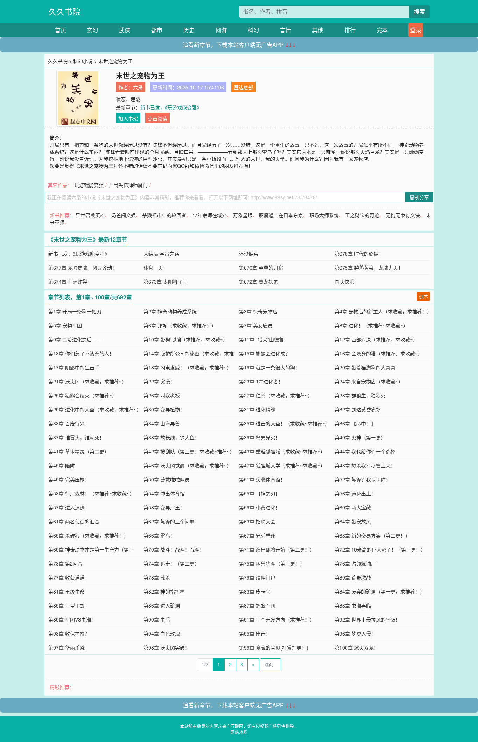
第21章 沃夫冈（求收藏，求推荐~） (87, 381)
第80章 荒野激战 (353, 577)
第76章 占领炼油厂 (355, 563)
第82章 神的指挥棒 (164, 591)
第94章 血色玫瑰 (161, 633)
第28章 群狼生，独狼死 (360, 395)
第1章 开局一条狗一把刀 (74, 311)
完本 (382, 30)
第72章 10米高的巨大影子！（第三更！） (380, 549)
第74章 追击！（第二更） (171, 563)
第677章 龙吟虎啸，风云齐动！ (82, 267)
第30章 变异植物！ (164, 409)
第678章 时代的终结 (357, 253)
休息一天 (153, 267)
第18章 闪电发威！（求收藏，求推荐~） (187, 367)
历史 (189, 30)
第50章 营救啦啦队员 (166, 479)
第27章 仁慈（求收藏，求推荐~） (275, 395)
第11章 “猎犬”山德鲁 (261, 339)
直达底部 (243, 87)
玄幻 (92, 30)
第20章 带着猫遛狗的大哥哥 (365, 367)
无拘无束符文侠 (403, 215)
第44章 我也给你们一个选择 (365, 451)
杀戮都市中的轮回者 (164, 215)
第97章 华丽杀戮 (66, 647)
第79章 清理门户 (257, 577)
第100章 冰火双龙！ (357, 647)
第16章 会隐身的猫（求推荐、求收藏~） (379, 353)
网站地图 (239, 732)
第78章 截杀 (156, 577)
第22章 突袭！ (159, 381)
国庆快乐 (344, 281)
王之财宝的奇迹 (362, 215)
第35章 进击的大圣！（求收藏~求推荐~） (284, 423)
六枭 (138, 87)
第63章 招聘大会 (257, 521)
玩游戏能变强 (89, 184)
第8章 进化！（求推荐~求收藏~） (371, 325)
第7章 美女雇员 (256, 325)
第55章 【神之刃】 (259, 493)
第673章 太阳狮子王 (165, 281)
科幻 (253, 30)
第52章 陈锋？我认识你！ (363, 479)
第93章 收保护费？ (69, 633)
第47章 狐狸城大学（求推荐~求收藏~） (282, 465)
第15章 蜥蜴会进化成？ (264, 353)
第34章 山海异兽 (161, 423)
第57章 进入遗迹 (66, 507)
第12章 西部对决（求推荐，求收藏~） (376, 339)
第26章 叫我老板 (161, 395)
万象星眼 (243, 215)
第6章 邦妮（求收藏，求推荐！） (179, 325)
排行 (350, 30)
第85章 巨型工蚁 (66, 605)
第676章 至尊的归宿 (261, 267)
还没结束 (249, 253)
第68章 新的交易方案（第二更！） (372, 535)
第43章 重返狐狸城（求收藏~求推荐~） (282, 451)
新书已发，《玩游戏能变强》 (171, 107)
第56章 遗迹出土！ (355, 493)
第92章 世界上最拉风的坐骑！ (367, 619)
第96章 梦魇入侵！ (355, 633)
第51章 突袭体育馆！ (262, 479)
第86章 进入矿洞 (161, 605)
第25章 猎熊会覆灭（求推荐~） (82, 395)
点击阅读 (157, 118)
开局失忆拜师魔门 (128, 184)
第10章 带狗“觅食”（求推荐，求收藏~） (185, 339)
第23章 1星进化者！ (261, 381)
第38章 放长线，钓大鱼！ (171, 437)
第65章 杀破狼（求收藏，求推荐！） (88, 535)
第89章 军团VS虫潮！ (72, 619)
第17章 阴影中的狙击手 (73, 367)
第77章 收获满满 (66, 577)
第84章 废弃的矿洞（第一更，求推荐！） (380, 591)
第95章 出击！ (254, 633)
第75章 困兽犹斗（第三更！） (272, 563)
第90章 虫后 (156, 619)
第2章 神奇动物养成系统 (170, 311)
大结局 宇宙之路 (161, 253)
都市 (156, 30)
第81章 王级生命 (66, 591)
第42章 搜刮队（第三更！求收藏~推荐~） (188, 451)
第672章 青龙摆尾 (258, 281)
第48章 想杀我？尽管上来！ (365, 465)
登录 (415, 30)
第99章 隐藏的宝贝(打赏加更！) (273, 647)
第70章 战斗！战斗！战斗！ (173, 549)
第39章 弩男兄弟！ (259, 437)
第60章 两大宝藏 (353, 507)
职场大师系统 (324, 215)
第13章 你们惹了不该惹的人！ (81, 353)
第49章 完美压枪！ (69, 479)
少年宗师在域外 (209, 215)
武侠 (124, 30)
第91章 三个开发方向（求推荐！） (277, 619)
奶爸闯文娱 (123, 215)
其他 (317, 30)
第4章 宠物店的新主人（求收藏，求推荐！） (383, 311)
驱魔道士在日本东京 (281, 215)
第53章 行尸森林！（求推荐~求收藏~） (91, 493)
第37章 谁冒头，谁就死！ (76, 437)
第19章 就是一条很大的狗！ (269, 367)
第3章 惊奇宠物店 (258, 311)
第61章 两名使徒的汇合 (73, 521)
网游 (221, 30)
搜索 (419, 11)
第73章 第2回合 (65, 563)
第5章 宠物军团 (65, 325)
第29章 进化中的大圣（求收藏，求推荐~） (94, 409)
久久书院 (64, 11)
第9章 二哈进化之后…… (74, 339)
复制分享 (419, 197)
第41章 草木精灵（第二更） (78, 451)
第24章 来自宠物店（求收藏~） (369, 381)
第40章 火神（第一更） (360, 437)
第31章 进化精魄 (257, 409)
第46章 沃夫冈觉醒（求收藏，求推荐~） (187, 465)
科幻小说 (83, 60)
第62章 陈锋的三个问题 (169, 521)
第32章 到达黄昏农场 (358, 409)
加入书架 (128, 118)
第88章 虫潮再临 (353, 605)
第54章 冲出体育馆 (164, 493)
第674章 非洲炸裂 (67, 281)
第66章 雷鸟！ (159, 535)
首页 (60, 30)
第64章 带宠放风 (353, 521)
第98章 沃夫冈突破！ (166, 647)
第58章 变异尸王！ (164, 507)
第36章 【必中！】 (355, 423)
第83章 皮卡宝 (254, 591)
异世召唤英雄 (90, 215)
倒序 (423, 296)
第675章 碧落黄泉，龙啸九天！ (369, 267)
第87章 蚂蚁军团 (257, 605)
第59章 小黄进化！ (259, 507)
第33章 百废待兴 (66, 423)
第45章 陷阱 (61, 465)
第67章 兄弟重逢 (257, 535)
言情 (285, 30)
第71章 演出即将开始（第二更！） (277, 549)
